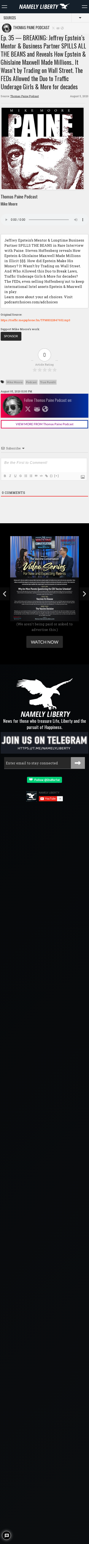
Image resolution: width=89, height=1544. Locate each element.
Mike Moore (15, 382)
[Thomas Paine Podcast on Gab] (58, 28)
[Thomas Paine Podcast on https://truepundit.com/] (62, 28)
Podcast (31, 382)
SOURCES (9, 17)
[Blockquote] (35, 475)
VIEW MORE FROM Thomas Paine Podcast (44, 424)
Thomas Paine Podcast (30, 27)
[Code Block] (41, 475)
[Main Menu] (4, 6)
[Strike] (20, 475)
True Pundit (48, 382)
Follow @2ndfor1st (46, 780)
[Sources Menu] (84, 6)
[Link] (46, 475)
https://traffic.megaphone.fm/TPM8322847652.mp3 (35, 320)
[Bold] (4, 475)
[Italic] (10, 475)
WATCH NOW (44, 641)
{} (51, 475)
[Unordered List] (30, 475)
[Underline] (15, 475)
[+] (56, 475)
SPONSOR (11, 336)
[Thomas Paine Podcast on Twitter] (53, 28)
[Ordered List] (25, 475)
